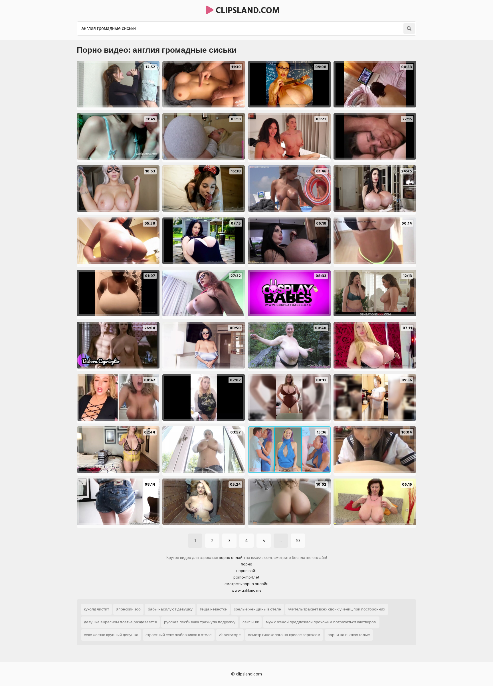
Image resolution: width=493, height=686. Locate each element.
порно (246, 564)
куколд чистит (96, 609)
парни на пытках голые (349, 635)
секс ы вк (251, 622)
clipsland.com (246, 10)
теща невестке (213, 609)
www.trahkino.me (246, 590)
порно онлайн (232, 557)
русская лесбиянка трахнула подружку (199, 622)
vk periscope (230, 635)
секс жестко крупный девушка (111, 635)
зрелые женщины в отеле (257, 609)
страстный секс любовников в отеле (179, 635)
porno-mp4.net (246, 577)
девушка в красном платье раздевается (120, 622)
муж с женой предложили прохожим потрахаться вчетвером (321, 622)
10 (298, 540)
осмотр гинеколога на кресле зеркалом (284, 635)
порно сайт (246, 570)
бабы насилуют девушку (170, 609)
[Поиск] (409, 28)
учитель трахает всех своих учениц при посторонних (336, 609)
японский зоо (128, 609)
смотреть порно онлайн (246, 584)
